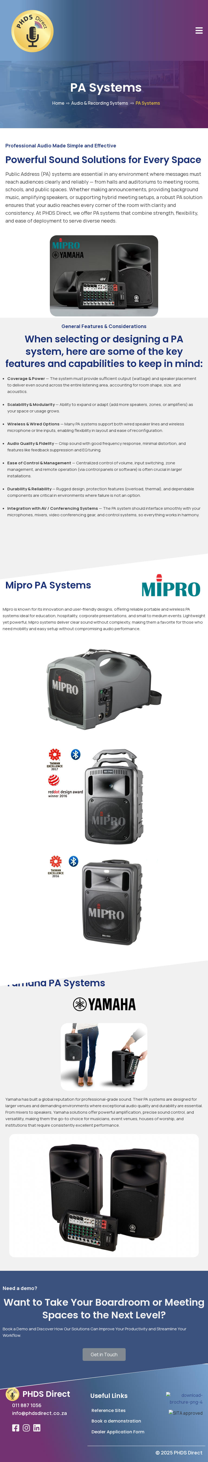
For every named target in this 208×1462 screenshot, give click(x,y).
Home (58, 103)
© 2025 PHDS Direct (179, 1452)
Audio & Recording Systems (99, 103)
